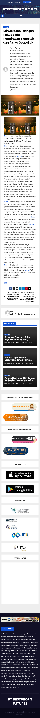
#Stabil (13, 90)
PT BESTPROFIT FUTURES (20, 9)
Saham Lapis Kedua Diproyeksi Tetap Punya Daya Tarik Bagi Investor (17, 360)
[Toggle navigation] (21, 16)
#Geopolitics (20, 67)
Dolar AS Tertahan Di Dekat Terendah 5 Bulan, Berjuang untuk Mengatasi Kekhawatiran (13, 296)
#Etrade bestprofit (16, 64)
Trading (6, 27)
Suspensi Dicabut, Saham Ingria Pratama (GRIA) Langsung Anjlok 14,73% (18, 339)
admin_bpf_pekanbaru (19, 48)
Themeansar (20, 714)
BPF (5, 283)
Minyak (6, 136)
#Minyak (13, 70)
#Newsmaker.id (22, 70)
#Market (29, 67)
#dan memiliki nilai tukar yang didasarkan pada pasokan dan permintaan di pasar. (20, 56)
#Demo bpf (28, 62)
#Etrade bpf (28, 64)
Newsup (31, 712)
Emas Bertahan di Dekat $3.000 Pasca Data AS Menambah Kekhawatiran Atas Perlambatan (27, 297)
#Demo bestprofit (17, 62)
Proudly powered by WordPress (14, 712)
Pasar (33, 217)
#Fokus (12, 67)
